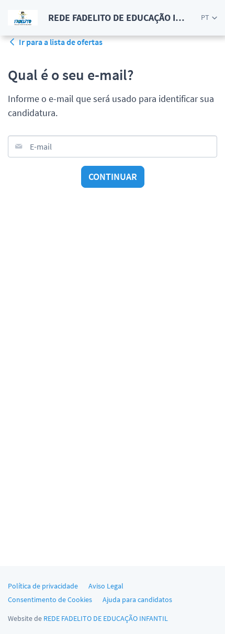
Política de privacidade (43, 586)
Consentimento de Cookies (50, 599)
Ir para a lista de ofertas (61, 42)
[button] (209, 17)
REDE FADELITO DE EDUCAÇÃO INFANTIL (105, 618)
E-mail (41, 146)
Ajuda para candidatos (137, 599)
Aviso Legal (105, 586)
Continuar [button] (112, 177)
